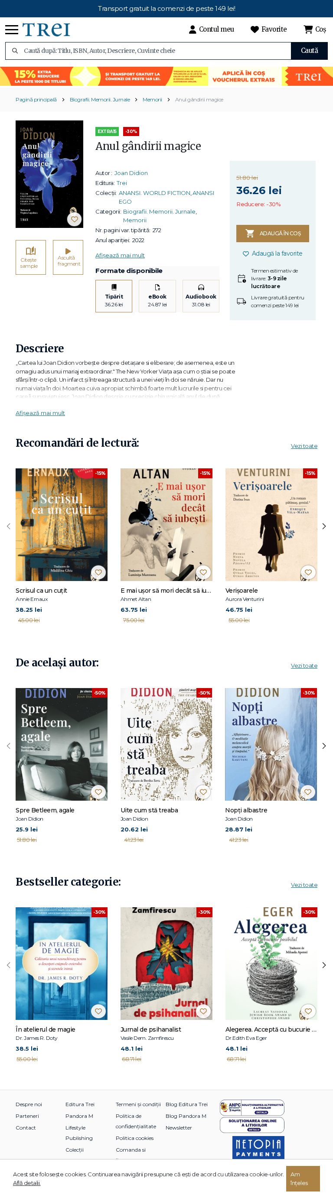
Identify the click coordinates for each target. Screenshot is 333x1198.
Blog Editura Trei (187, 1104)
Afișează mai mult (120, 255)
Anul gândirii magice (199, 99)
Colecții (74, 1149)
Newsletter (179, 1127)
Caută (309, 50)
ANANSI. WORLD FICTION (154, 192)
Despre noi (29, 1104)
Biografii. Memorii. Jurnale (100, 99)
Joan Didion (131, 172)
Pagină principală (36, 99)
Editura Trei (80, 1104)
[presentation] (9, 526)
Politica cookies (134, 1138)
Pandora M (79, 1116)
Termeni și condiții (138, 1104)
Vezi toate (304, 445)
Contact (26, 1127)
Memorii (152, 99)
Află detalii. (27, 1182)
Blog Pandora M (186, 1116)
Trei (122, 182)
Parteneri (27, 1116)
